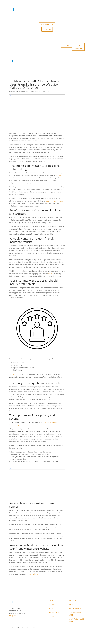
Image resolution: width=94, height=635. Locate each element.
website (15, 375)
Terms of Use (26, 628)
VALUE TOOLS (40, 17)
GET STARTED (47, 24)
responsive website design (54, 201)
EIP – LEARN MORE (75, 609)
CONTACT (66, 17)
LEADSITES (31, 17)
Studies (58, 175)
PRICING (47, 29)
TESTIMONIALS (56, 17)
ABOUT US (72, 601)
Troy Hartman (15, 91)
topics (50, 274)
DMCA (34, 628)
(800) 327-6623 (14, 616)
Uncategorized (35, 91)
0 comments (45, 91)
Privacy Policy (16, 628)
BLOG (48, 17)
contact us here (32, 574)
